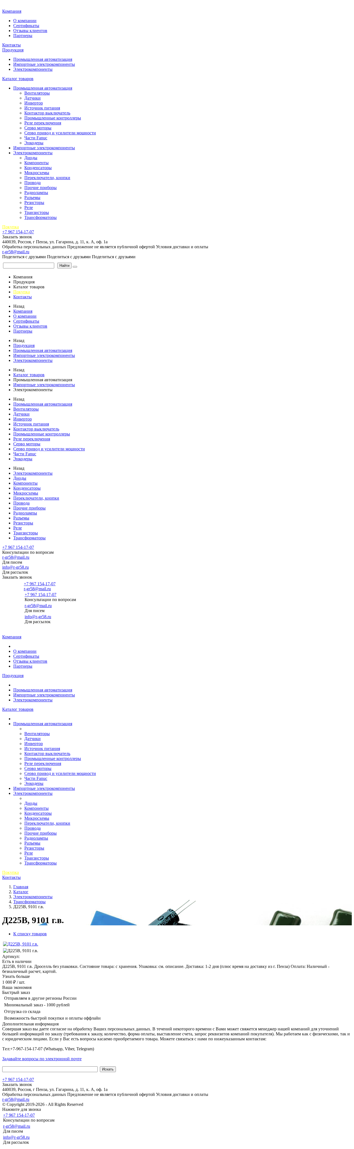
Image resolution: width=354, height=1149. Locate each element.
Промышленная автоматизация (42, 59)
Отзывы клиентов (30, 30)
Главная (10, 5)
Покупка (10, 226)
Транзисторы (36, 212)
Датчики (32, 98)
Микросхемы (36, 172)
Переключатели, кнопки (47, 177)
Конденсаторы (38, 167)
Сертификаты (26, 25)
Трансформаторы (40, 217)
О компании (25, 20)
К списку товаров (30, 933)
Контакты (11, 45)
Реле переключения (42, 123)
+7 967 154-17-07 (18, 231)
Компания (11, 11)
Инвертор (33, 103)
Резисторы (34, 202)
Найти (64, 265)
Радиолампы (36, 192)
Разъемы (32, 197)
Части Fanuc (35, 137)
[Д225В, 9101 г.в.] (20, 944)
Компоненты (36, 162)
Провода (32, 182)
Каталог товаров (17, 78)
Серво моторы (37, 128)
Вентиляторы (37, 93)
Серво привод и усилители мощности (60, 132)
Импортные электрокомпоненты (44, 64)
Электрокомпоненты (33, 69)
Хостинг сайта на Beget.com (110, 1104)
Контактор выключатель (47, 113)
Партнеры (22, 35)
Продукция (13, 50)
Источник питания (42, 108)
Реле (28, 207)
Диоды (30, 157)
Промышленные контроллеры (52, 118)
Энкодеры (33, 142)
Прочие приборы (40, 187)
